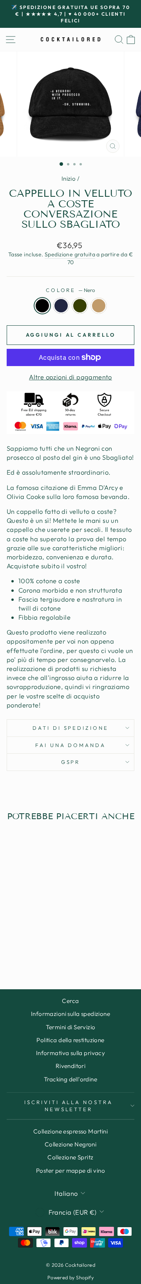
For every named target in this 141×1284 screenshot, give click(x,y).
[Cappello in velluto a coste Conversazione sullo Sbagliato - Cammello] (44, 953)
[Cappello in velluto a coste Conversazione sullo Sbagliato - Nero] (17, 953)
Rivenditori (71, 1066)
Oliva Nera (80, 306)
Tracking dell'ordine (70, 1079)
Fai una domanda (70, 745)
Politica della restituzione (70, 1040)
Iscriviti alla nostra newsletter (68, 1106)
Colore (71, 290)
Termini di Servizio (71, 1027)
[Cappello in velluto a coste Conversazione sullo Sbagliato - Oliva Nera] (35, 953)
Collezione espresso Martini (70, 1131)
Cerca (70, 1001)
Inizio (68, 178)
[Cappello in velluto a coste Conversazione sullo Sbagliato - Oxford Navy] (26, 953)
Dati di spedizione (71, 728)
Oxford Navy (61, 306)
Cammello (99, 306)
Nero (42, 306)
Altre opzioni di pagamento (70, 377)
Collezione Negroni (70, 1144)
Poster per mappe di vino (70, 1170)
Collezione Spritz (70, 1157)
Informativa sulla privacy (70, 1053)
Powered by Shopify (70, 1277)
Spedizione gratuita (70, 254)
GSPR (70, 762)
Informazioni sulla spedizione (70, 1013)
